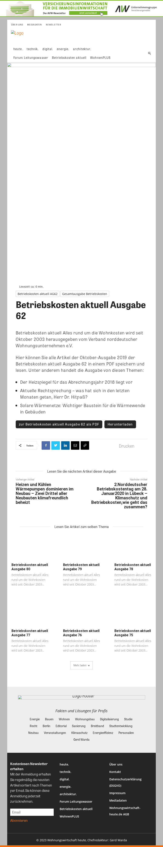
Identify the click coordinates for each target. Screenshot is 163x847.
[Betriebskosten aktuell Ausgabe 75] (133, 613)
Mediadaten (118, 800)
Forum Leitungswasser (76, 801)
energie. (65, 787)
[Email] (75, 445)
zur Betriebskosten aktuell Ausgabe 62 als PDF (59, 424)
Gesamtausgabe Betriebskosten (84, 294)
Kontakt (115, 772)
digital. (65, 779)
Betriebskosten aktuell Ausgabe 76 (81, 633)
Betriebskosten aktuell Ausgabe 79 (81, 567)
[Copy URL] (85, 445)
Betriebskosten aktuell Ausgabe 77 (29, 633)
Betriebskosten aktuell (76, 809)
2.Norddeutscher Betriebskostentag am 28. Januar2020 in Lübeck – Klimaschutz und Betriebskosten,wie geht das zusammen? (119, 495)
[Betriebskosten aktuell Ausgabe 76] (81, 613)
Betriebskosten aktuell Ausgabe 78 (132, 567)
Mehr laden (80, 665)
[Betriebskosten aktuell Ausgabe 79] (81, 547)
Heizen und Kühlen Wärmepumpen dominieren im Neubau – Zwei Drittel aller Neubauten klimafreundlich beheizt (44, 493)
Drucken (126, 446)
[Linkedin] (65, 445)
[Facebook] (46, 445)
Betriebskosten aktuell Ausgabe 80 (29, 567)
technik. (65, 772)
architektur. (68, 794)
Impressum (117, 793)
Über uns (115, 764)
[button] (149, 53)
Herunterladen (120, 424)
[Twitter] (55, 445)
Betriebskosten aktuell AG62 (38, 294)
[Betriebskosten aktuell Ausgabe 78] (133, 547)
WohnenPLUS (69, 816)
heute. (64, 764)
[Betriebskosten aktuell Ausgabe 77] (30, 613)
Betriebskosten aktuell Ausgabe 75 (132, 633)
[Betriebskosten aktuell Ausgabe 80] (30, 547)
